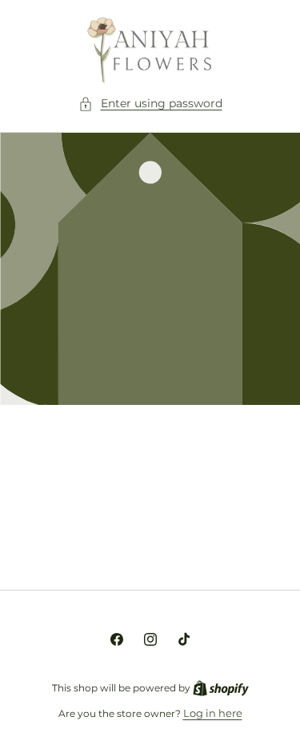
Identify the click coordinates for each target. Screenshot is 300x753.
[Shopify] (221, 687)
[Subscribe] (253, 538)
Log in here (212, 713)
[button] (150, 103)
